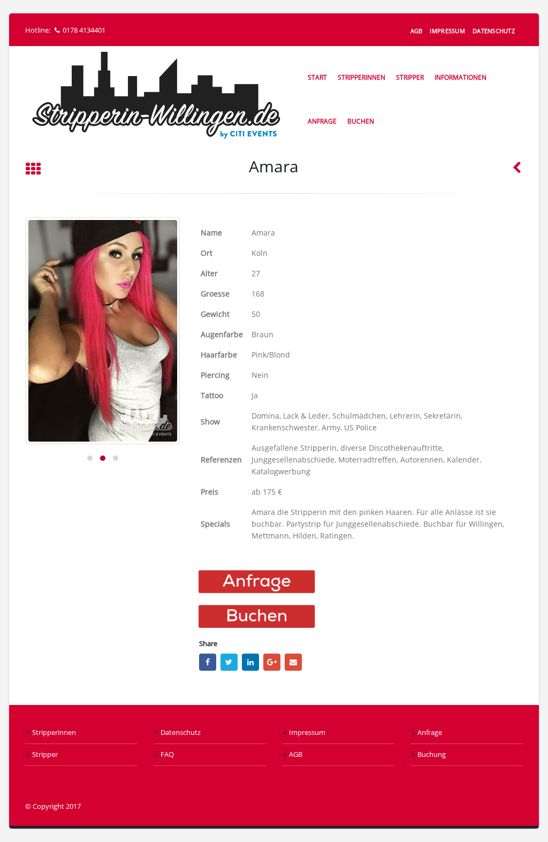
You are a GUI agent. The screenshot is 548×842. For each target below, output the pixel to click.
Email (293, 662)
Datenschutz (494, 31)
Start (317, 77)
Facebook (207, 662)
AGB (416, 31)
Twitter (229, 662)
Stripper (410, 77)
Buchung (431, 754)
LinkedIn (250, 662)
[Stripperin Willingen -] (155, 96)
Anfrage (322, 121)
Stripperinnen (361, 77)
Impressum (447, 31)
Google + (271, 662)
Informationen (460, 77)
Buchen (360, 121)
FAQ (167, 754)
